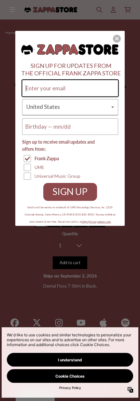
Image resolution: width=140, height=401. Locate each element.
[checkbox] (71, 158)
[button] (117, 39)
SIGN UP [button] (70, 191)
